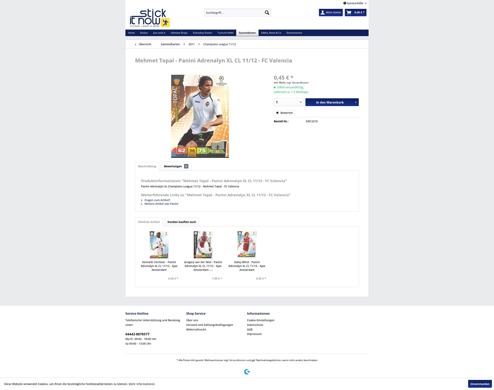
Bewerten (286, 113)
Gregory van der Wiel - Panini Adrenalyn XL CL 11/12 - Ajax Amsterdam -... (203, 266)
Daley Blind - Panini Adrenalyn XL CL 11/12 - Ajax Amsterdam (246, 266)
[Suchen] (267, 12)
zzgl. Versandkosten (298, 82)
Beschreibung (147, 166)
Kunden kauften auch (181, 222)
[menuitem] (237, 12)
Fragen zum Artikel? (157, 200)
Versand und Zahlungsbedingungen (209, 325)
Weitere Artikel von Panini (161, 204)
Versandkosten (237, 360)
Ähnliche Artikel (149, 222)
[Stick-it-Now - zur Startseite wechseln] (149, 18)
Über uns (192, 320)
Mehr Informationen (142, 384)
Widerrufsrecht (196, 329)
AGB (249, 329)
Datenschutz (255, 325)
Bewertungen (175, 166)
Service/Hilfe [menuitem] (355, 3)
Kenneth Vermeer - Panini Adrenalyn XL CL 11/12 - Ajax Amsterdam (159, 266)
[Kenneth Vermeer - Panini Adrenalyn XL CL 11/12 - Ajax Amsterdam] (159, 244)
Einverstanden (480, 384)
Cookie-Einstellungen (260, 320)
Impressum (254, 334)
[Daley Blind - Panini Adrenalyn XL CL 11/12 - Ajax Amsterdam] (247, 244)
